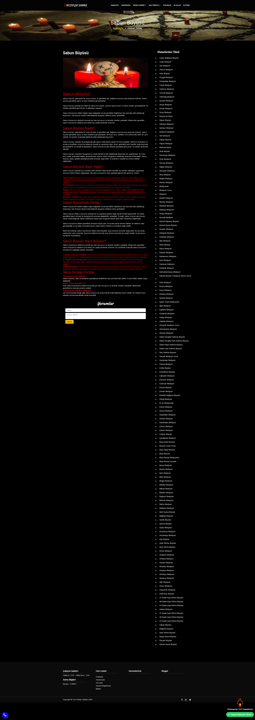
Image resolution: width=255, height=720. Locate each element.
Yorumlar (167, 5)
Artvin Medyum (165, 551)
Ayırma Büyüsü (165, 524)
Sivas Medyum (165, 112)
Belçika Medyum (166, 485)
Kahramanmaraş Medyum (169, 272)
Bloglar (177, 5)
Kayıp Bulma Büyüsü (167, 636)
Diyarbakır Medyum (167, 415)
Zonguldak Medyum (167, 81)
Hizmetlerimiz (139, 5)
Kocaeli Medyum (166, 217)
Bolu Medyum (165, 473)
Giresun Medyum (166, 333)
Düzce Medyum (166, 411)
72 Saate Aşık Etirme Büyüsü (171, 598)
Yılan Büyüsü (164, 73)
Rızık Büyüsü (164, 151)
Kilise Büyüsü (164, 245)
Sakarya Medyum (166, 124)
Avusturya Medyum (167, 531)
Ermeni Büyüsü (165, 387)
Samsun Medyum (166, 128)
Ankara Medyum (166, 563)
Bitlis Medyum (165, 477)
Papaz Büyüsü (165, 140)
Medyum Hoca (165, 190)
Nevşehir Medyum (167, 171)
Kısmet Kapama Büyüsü (169, 221)
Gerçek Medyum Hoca (168, 356)
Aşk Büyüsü (164, 539)
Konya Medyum (165, 214)
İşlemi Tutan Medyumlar (169, 302)
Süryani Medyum (166, 101)
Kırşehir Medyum (166, 229)
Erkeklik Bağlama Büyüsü (169, 395)
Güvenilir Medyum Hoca (169, 325)
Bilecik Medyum (166, 489)
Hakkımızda (125, 5)
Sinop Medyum (165, 105)
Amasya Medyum (166, 570)
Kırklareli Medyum (166, 233)
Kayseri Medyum (166, 252)
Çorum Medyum (166, 426)
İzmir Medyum (165, 282)
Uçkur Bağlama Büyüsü (169, 58)
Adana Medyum (166, 609)
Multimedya (154, 5)
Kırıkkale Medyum (166, 237)
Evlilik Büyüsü (165, 368)
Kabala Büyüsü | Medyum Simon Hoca (175, 276)
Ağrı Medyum (165, 582)
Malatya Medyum (166, 206)
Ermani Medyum (166, 391)
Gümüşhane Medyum (168, 329)
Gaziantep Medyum (167, 360)
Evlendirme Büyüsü (167, 372)
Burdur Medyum (166, 469)
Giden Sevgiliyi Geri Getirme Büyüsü (174, 341)
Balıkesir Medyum (166, 508)
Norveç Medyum (166, 163)
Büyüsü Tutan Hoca (167, 446)
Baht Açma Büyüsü (167, 512)
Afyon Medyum (165, 586)
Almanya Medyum (166, 574)
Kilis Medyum (164, 241)
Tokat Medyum (165, 85)
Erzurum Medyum (166, 380)
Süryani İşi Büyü (166, 116)
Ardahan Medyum (166, 555)
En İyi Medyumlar (166, 403)
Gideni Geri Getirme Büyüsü (170, 349)
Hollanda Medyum (167, 314)
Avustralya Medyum (167, 535)
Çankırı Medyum (166, 430)
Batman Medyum (166, 500)
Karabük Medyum (166, 268)
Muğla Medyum (165, 179)
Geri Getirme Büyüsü (167, 352)
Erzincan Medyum (166, 384)
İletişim (186, 5)
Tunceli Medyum (166, 93)
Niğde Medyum (165, 167)
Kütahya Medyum (166, 210)
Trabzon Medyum (166, 89)
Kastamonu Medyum (167, 256)
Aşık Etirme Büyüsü (167, 547)
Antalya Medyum (166, 559)
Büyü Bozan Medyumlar (169, 457)
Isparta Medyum (166, 298)
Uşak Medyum (165, 62)
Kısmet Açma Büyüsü (168, 225)
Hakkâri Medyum (166, 321)
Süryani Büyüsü (165, 640)
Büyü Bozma (164, 454)
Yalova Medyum (166, 70)
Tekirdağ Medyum (166, 97)
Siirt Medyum (164, 136)
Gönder (69, 322)
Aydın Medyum (165, 528)
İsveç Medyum (165, 290)
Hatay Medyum (165, 317)
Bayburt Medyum (166, 496)
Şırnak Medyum (165, 108)
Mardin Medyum (166, 198)
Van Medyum (164, 66)
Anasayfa (115, 5)
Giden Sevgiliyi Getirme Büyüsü (172, 337)
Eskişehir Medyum (167, 376)
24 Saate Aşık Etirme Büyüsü (171, 605)
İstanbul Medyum (166, 294)
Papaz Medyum (165, 143)
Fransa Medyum (166, 364)
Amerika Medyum (166, 566)
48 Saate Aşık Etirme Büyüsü (171, 601)
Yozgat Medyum (166, 77)
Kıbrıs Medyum (165, 249)
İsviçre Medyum (166, 286)
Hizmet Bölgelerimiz (103, 686)
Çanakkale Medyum (167, 438)
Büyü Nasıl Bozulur (167, 442)
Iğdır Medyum (165, 306)
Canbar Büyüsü (165, 434)
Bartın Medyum (165, 504)
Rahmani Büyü (165, 147)
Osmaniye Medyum (167, 155)
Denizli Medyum (166, 419)
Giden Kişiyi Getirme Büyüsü (170, 345)
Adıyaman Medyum (167, 590)
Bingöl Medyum (165, 481)
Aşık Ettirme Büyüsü (167, 543)
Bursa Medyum (165, 465)
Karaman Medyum (166, 264)
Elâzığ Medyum (165, 399)
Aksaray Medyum (166, 578)
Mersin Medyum (166, 182)
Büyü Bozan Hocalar (167, 461)
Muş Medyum (165, 175)
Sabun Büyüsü (165, 120)
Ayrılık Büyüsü (165, 520)
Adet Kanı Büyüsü (166, 594)
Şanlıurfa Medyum (166, 132)
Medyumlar (164, 186)
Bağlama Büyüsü (166, 516)
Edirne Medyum (165, 407)
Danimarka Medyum (167, 422)
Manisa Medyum (166, 202)
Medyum (163, 194)
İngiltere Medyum (166, 310)
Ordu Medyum (165, 159)
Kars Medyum (165, 260)
